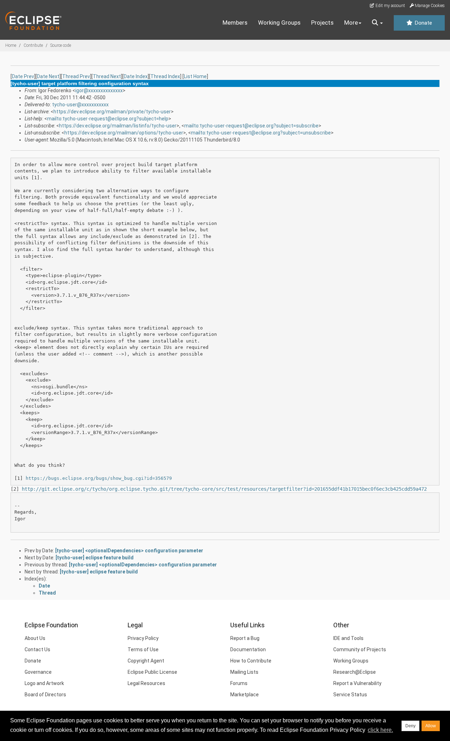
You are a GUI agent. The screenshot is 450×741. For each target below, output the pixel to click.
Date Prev (23, 76)
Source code (60, 45)
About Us (35, 638)
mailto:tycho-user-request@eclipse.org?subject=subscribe (251, 125)
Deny (410, 725)
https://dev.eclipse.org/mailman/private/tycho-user (112, 111)
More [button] (351, 22)
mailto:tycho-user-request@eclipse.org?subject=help (107, 118)
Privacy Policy (143, 638)
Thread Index (165, 76)
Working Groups (279, 22)
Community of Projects (359, 649)
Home (10, 45)
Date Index (136, 76)
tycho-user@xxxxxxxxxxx (80, 104)
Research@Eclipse (354, 672)
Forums (239, 683)
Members (235, 22)
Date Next (48, 76)
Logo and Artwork (44, 683)
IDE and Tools (348, 638)
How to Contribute (250, 661)
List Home (195, 76)
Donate (422, 23)
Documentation (248, 649)
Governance (38, 672)
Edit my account (389, 5)
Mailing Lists (244, 672)
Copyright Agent (146, 661)
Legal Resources (146, 683)
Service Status (350, 694)
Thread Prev (76, 76)
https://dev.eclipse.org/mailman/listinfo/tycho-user (117, 125)
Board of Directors (45, 694)
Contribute (33, 45)
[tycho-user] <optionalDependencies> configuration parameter (129, 550)
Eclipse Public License (152, 672)
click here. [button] (380, 730)
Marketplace (244, 694)
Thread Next (107, 76)
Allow (430, 725)
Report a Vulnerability (357, 683)
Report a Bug (244, 638)
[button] (377, 23)
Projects (322, 22)
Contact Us (37, 649)
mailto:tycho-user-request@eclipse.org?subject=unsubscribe (261, 133)
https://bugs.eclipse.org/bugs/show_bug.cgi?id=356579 (99, 478)
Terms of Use (143, 649)
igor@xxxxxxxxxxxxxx (99, 90)
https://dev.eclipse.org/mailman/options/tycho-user (123, 133)
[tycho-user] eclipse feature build (95, 557)
